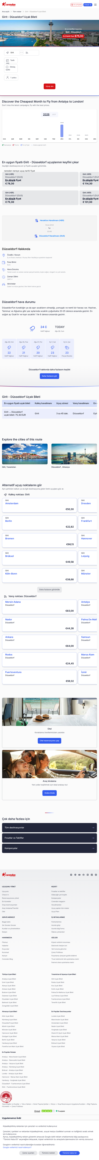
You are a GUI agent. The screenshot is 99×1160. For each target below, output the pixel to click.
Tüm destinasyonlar (14, 828)
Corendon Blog (7, 959)
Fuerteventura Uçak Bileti (60, 999)
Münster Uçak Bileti (9, 1029)
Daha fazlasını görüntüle (49, 590)
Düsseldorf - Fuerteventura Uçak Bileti (16, 1083)
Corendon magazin (58, 901)
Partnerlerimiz (56, 922)
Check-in (87, 5)
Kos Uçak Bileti (56, 985)
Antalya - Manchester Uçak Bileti (14, 1057)
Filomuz (5, 942)
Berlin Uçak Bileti (8, 1040)
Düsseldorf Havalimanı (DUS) (52, 236)
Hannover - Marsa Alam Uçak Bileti (14, 1077)
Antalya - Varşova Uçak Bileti (12, 1063)
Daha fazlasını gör (49, 376)
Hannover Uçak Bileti (9, 1033)
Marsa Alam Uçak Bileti (59, 1036)
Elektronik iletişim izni (59, 945)
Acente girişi (55, 925)
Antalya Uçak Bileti (9, 979)
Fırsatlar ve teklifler (58, 891)
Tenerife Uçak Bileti (58, 1002)
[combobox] (14, 52)
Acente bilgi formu (57, 928)
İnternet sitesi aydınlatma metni (62, 962)
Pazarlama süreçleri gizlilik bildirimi (64, 956)
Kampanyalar (11, 848)
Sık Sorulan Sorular (9, 925)
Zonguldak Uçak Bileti (10, 1006)
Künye (53, 1104)
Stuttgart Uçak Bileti (9, 1036)
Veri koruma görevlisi (58, 949)
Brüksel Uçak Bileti (58, 1043)
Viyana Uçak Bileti (58, 1046)
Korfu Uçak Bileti (57, 989)
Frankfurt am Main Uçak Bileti (12, 1046)
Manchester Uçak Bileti (59, 1019)
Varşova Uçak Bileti (58, 1040)
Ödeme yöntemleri (58, 932)
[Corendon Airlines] (8, 4)
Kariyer (4, 956)
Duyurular (5, 949)
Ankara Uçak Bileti (8, 989)
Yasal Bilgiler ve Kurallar (10, 1104)
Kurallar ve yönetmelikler (11, 928)
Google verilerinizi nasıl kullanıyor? (17, 1147)
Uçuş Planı (55, 911)
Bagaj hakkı (6, 922)
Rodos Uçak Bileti (57, 982)
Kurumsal (5, 952)
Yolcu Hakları (26, 1104)
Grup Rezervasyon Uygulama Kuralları (71, 1104)
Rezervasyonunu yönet (10, 898)
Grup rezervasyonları (9, 905)
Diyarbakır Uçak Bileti (10, 999)
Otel (3, 911)
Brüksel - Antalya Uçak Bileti (12, 1070)
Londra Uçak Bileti (58, 1016)
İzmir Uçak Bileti (8, 982)
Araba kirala (49, 793)
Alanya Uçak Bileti (8, 985)
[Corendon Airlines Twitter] (75, 875)
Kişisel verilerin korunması (60, 942)
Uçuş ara (5, 891)
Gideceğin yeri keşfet (59, 895)
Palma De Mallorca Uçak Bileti (62, 992)
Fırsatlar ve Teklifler (14, 838)
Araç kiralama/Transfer (10, 908)
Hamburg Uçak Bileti (9, 1043)
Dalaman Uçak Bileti (9, 996)
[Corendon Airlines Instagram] (71, 875)
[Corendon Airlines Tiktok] (92, 875)
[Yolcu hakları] (6, 1097)
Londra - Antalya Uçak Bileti (12, 1073)
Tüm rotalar (17, 11)
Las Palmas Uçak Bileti (59, 996)
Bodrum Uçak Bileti (9, 992)
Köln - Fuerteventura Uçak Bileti (13, 1087)
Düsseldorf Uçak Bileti (10, 1023)
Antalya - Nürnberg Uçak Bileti (13, 1067)
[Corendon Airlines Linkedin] (88, 875)
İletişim (4, 932)
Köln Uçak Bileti (8, 1016)
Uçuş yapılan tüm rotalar (60, 908)
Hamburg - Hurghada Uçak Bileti (14, 1080)
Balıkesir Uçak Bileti (9, 1002)
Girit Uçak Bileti (57, 979)
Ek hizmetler (6, 901)
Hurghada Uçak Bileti (59, 1029)
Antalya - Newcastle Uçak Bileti (13, 1060)
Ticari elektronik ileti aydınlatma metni (65, 959)
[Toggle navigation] (95, 4)
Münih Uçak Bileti (8, 1026)
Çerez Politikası (57, 952)
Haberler (5, 945)
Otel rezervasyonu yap (49, 741)
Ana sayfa (5, 11)
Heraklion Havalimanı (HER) (52, 220)
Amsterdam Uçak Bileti (59, 1023)
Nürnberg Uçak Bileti (9, 1019)
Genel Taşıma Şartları (41, 1104)
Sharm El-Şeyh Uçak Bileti (61, 1033)
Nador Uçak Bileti (57, 1026)
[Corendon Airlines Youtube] (79, 875)
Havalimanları (56, 905)
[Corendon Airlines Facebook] (83, 875)
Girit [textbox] (12, 53)
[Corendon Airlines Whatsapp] (96, 875)
